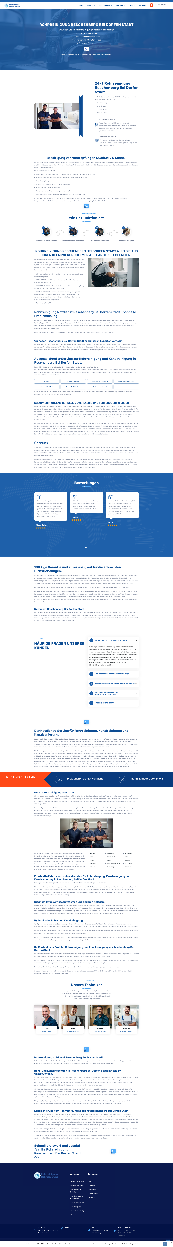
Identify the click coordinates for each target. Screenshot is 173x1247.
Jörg (46, 1028)
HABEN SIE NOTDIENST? (104, 703)
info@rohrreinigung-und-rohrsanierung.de (100, 1231)
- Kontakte (91, 1185)
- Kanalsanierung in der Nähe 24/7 (76, 1197)
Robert (100, 1028)
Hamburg (110, 867)
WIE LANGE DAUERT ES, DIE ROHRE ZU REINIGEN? (115, 684)
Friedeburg (46, 381)
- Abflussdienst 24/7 (77, 1181)
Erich (73, 1028)
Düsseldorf (111, 857)
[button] (85, 548)
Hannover (128, 853)
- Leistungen (92, 1189)
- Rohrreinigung (75, 1207)
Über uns (90, 5)
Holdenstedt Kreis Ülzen (126, 381)
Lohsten (126, 387)
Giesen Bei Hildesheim (73, 387)
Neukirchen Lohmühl (100, 387)
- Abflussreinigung (76, 1185)
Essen (109, 860)
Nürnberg (128, 863)
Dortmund (93, 863)
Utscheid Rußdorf (47, 387)
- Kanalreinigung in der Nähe (76, 1190)
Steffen (126, 1028)
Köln (126, 857)
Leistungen (120, 5)
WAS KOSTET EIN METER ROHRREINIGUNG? (112, 674)
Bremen (92, 860)
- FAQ (89, 1181)
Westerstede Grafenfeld (100, 381)
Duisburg (110, 853)
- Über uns (91, 1197)
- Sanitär (73, 1215)
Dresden (92, 867)
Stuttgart (128, 867)
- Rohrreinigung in (94, 1193)
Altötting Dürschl (73, 381)
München (93, 853)
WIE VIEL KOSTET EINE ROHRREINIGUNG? (111, 640)
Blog (132, 5)
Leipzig (127, 860)
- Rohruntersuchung (77, 1211)
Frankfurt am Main (113, 863)
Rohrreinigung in (105, 5)
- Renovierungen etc (77, 1203)
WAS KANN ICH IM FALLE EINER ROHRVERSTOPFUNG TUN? (107, 693)
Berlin (92, 857)
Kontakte (142, 5)
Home (80, 5)
